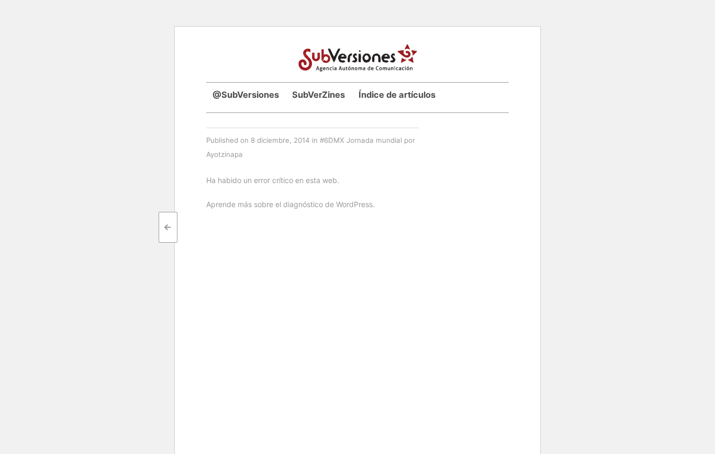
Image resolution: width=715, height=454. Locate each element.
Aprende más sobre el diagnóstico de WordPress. (290, 204)
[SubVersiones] (358, 56)
